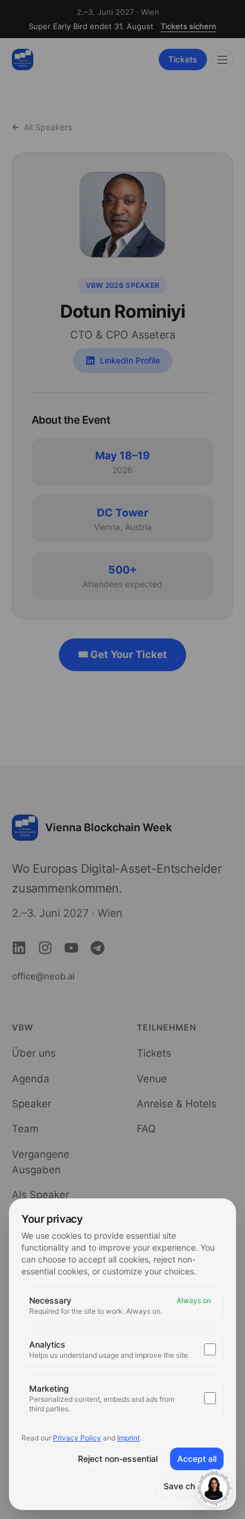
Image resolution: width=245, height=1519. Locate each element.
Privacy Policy (77, 1437)
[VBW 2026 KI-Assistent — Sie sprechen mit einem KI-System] (214, 1488)
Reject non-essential (118, 1459)
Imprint (128, 1437)
